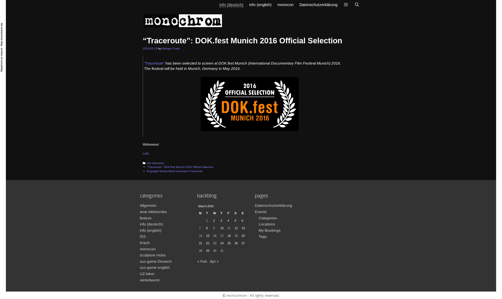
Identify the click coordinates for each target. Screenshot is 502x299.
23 (214, 243)
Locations (267, 224)
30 (214, 250)
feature (146, 218)
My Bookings (270, 230)
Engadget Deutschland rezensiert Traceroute (175, 171)
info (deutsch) (231, 5)
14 (200, 235)
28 (200, 250)
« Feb (202, 261)
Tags (263, 236)
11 (228, 228)
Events (261, 212)
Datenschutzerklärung (318, 5)
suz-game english (155, 267)
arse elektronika (153, 212)
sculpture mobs (153, 255)
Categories (268, 218)
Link (146, 153)
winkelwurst (149, 280)
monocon (285, 5)
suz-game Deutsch (156, 261)
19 (236, 235)
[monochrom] (183, 20)
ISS (143, 236)
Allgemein (148, 205)
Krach (145, 243)
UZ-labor (147, 274)
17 (222, 235)
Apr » (214, 261)
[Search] (356, 4)
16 (214, 235)
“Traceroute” (154, 63)
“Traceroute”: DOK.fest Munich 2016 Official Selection (180, 167)
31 (222, 250)
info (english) (260, 5)
